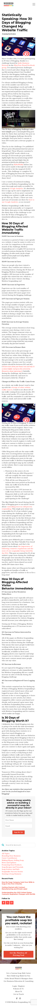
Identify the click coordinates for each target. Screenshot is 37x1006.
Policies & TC (18, 989)
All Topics (6, 853)
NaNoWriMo (18, 164)
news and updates (9, 863)
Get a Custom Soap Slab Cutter (18, 973)
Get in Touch (18, 994)
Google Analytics (16, 188)
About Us (18, 991)
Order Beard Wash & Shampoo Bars (18, 978)
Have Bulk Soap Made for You (18, 976)
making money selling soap (13, 860)
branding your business (11, 856)
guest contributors (9, 858)
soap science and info (10, 869)
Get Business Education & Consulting (18, 981)
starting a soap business (11, 874)
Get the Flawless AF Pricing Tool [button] (18, 954)
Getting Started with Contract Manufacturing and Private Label (14, 888)
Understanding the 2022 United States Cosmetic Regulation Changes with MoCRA (18, 893)
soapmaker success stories (12, 871)
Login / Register (18, 986)
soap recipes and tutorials (12, 867)
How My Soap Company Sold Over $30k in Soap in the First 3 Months (18, 883)
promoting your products (9, 34)
